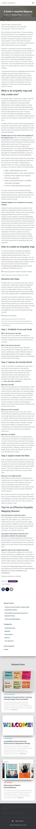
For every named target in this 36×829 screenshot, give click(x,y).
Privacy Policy (19, 821)
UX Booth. (18, 576)
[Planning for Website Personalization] (18, 769)
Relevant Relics (9, 634)
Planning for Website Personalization (12, 786)
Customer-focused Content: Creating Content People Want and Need (18, 698)
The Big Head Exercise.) (27, 293)
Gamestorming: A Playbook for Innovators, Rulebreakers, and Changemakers (18, 571)
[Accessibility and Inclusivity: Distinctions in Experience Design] (18, 725)
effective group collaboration (11, 266)
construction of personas (17, 153)
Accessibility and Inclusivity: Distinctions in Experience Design (17, 742)
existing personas (23, 150)
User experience (13, 581)
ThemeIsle (23, 825)
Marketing (7, 631)
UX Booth (7, 584)
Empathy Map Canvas (16, 566)
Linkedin (12, 821)
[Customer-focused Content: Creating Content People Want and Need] (18, 681)
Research (7, 637)
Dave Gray (12, 291)
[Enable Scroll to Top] (33, 826)
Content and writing (10, 628)
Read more (15, 709)
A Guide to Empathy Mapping (12, 619)
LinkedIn (6, 649)
